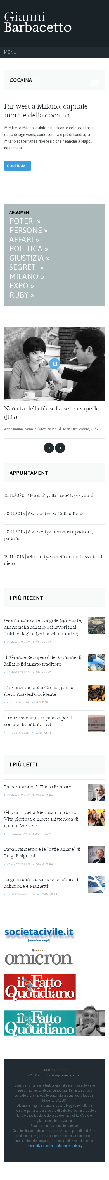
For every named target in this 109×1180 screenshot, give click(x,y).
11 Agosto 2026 (18, 671)
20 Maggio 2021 (18, 863)
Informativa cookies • (41, 1146)
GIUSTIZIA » (29, 257)
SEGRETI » (26, 267)
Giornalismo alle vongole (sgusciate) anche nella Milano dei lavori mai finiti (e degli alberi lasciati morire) (43, 627)
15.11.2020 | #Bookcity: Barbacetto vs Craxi (48, 495)
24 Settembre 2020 (21, 893)
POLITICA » (28, 248)
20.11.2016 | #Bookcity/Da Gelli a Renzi (44, 513)
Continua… (17, 166)
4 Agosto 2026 (18, 732)
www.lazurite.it (71, 1075)
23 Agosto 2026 (18, 641)
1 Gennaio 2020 (18, 833)
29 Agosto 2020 (18, 794)
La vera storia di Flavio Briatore (37, 786)
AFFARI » (24, 239)
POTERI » (25, 221)
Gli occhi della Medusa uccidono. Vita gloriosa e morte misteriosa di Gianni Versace (41, 819)
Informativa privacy (69, 1146)
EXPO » (21, 285)
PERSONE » (28, 230)
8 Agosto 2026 (18, 702)
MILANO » (26, 276)
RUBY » (21, 294)
